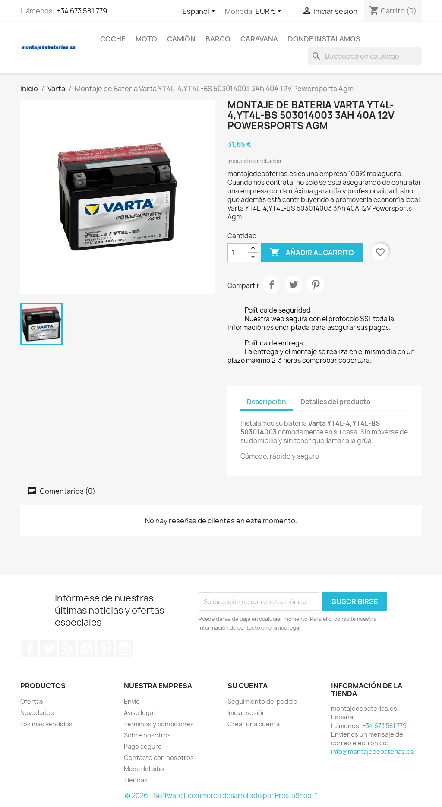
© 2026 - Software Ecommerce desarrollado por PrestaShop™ (221, 795)
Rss (67, 648)
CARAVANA (259, 39)
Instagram (124, 648)
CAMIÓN (181, 39)
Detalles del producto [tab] (335, 401)
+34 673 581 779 (81, 11)
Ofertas (31, 701)
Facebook (29, 648)
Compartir (271, 284)
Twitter (48, 648)
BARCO (217, 39)
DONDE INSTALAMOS (324, 39)
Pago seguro (143, 746)
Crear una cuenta (253, 724)
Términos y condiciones (159, 724)
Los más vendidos (46, 724)
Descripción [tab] (266, 401)
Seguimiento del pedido (262, 701)
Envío (132, 701)
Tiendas (136, 780)
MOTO (146, 39)
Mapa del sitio (144, 769)
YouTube (86, 648)
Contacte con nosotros (159, 757)
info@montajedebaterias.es (372, 751)
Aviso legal (139, 713)
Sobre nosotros (147, 735)
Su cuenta (247, 685)
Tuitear (293, 284)
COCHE (113, 39)
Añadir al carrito (312, 252)
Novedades (37, 713)
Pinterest (315, 284)
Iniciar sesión (246, 713)
